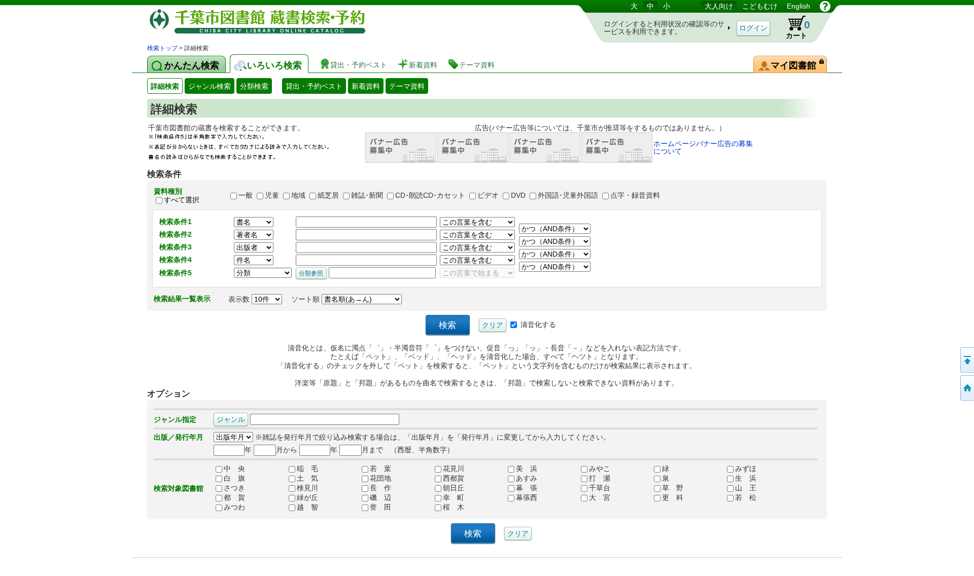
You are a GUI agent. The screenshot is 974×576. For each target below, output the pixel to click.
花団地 (380, 479)
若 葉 (380, 469)
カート (793, 27)
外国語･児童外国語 (568, 196)
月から (286, 450)
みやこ (599, 469)
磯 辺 (380, 498)
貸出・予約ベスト (314, 86)
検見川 (307, 488)
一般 (245, 196)
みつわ (234, 507)
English (798, 6)
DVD (518, 196)
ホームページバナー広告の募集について (703, 147)
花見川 (453, 469)
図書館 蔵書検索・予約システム (253, 21)
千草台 (599, 488)
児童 (272, 196)
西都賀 (453, 479)
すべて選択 (181, 200)
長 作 (380, 488)
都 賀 (234, 498)
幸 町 (453, 498)
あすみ (526, 479)
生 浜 (745, 479)
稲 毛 (307, 469)
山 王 (745, 488)
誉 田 (380, 507)
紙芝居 (328, 196)
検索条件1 (175, 222)
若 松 (745, 498)
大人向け (719, 6)
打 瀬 (599, 479)
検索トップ (162, 48)
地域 (298, 196)
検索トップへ (966, 388)
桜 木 (453, 507)
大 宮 (599, 498)
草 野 (672, 488)
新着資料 (366, 86)
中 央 (234, 469)
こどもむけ (760, 6)
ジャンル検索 (209, 86)
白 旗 (234, 479)
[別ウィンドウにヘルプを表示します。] (825, 6)
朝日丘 (453, 488)
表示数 (240, 299)
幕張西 (526, 498)
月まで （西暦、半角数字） (408, 450)
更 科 (672, 498)
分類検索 (254, 86)
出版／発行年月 (178, 437)
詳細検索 (165, 86)
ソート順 (306, 299)
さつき (234, 488)
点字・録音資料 (635, 196)
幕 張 (526, 488)
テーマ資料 (407, 86)
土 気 (307, 479)
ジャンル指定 (175, 419)
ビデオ (488, 196)
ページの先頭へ (966, 360)
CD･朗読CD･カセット (430, 196)
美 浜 (526, 469)
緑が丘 (307, 498)
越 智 (307, 507)
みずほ (745, 469)
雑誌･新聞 (367, 196)
